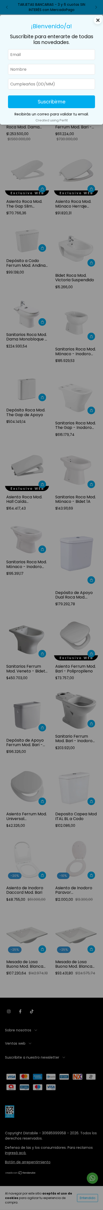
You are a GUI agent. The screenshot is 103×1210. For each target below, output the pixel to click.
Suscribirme (52, 101)
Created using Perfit (52, 120)
